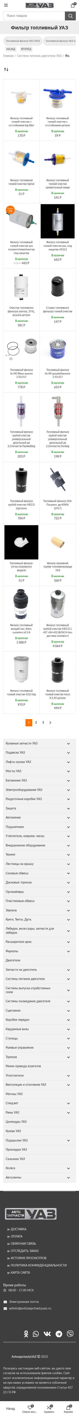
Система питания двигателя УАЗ (39, 55)
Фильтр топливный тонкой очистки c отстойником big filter (21, 122)
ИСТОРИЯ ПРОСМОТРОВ (28, 1258)
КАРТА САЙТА (20, 1272)
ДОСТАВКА (18, 1229)
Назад (11, 49)
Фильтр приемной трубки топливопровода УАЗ (57, 567)
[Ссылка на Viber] (70, 1334)
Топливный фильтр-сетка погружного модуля (21, 567)
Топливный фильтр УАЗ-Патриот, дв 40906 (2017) (57, 505)
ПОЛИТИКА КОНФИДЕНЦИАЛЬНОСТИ (39, 1265)
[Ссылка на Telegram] (58, 1334)
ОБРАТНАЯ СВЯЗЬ (23, 1243)
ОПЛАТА (16, 1236)
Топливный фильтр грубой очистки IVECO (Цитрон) (21, 505)
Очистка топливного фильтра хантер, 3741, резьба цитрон (21, 311)
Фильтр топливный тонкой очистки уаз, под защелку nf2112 (57, 246)
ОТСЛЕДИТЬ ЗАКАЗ (25, 1251)
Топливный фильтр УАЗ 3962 (23, 41)
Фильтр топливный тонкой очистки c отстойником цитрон (57, 122)
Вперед (26, 49)
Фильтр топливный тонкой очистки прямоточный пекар (58, 184)
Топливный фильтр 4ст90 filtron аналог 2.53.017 (21, 373)
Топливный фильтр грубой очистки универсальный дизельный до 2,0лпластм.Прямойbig (21, 439)
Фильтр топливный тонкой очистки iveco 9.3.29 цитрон (57, 694)
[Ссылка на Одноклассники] (26, 1334)
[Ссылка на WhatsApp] (36, 1334)
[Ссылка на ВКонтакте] (47, 1334)
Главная (8, 55)
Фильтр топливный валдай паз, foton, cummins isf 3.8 (21, 629)
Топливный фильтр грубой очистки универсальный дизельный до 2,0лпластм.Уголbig (57, 439)
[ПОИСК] (70, 15)
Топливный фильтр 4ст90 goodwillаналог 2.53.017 (57, 373)
